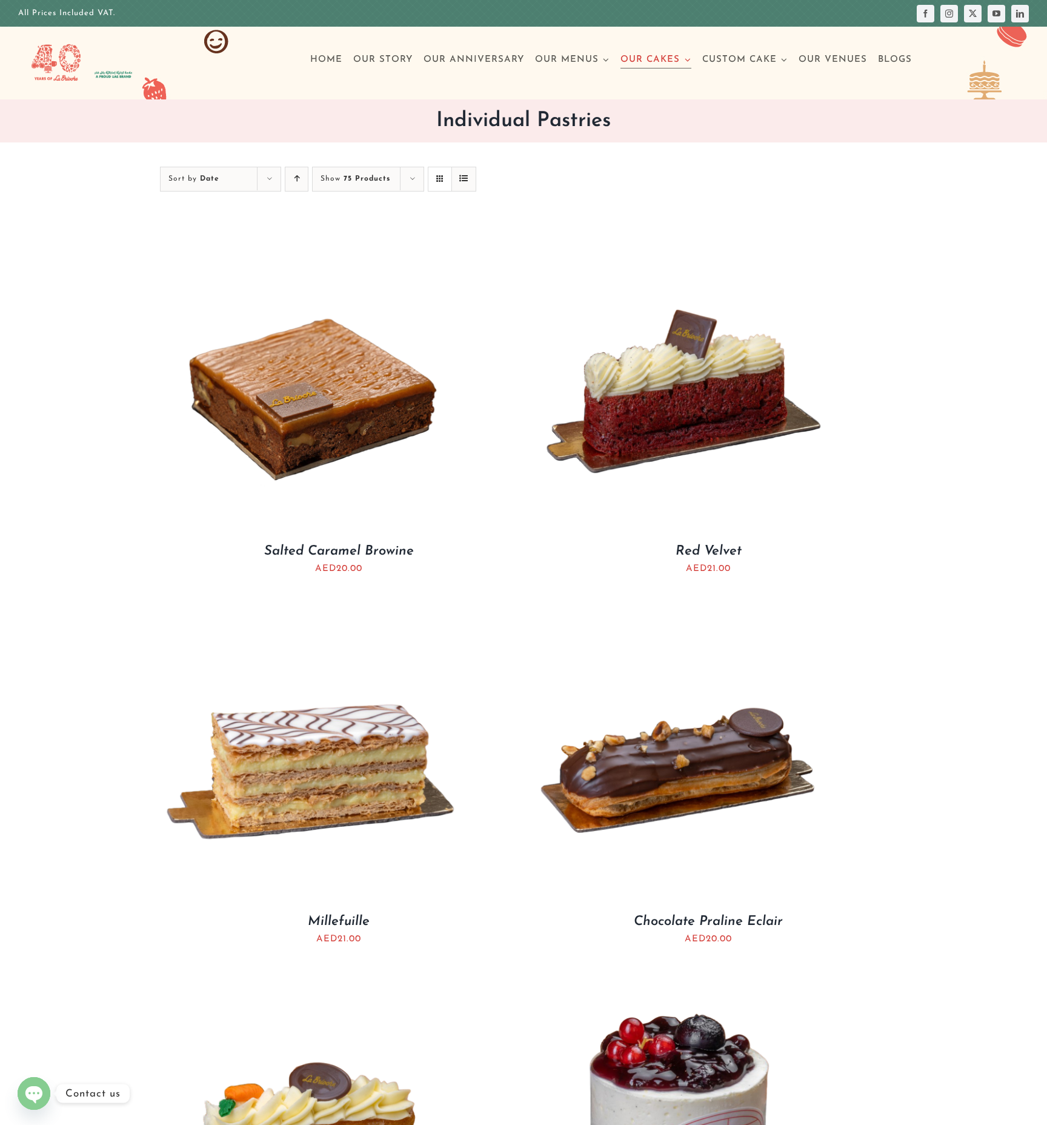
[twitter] (973, 13)
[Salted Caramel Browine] (311, 236)
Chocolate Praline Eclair (708, 922)
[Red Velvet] (681, 236)
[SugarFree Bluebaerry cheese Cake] (681, 976)
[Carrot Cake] (311, 976)
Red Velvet (709, 551)
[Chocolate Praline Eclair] (681, 606)
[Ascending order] (296, 179)
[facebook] (925, 13)
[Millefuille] (311, 606)
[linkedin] (1020, 13)
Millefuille (339, 922)
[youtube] (996, 13)
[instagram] (949, 13)
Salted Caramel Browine (339, 551)
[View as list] (464, 179)
